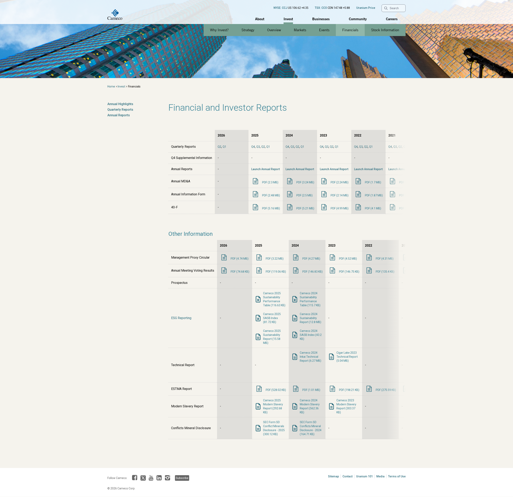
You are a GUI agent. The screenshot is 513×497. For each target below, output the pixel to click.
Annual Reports (118, 115)
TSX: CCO (321, 7)
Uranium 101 (364, 476)
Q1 (224, 146)
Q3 (258, 146)
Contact (347, 476)
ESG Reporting (181, 318)
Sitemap (333, 476)
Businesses (321, 19)
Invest (288, 19)
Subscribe (182, 478)
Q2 (219, 146)
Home (111, 86)
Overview (274, 30)
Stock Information (385, 30)
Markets (300, 30)
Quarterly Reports (120, 109)
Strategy (247, 30)
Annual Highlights (120, 104)
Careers (392, 19)
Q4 (253, 146)
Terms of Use (397, 476)
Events (324, 30)
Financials (350, 30)
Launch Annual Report (265, 169)
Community (358, 19)
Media (380, 476)
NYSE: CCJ (280, 7)
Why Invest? (219, 30)
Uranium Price (365, 7)
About (259, 19)
